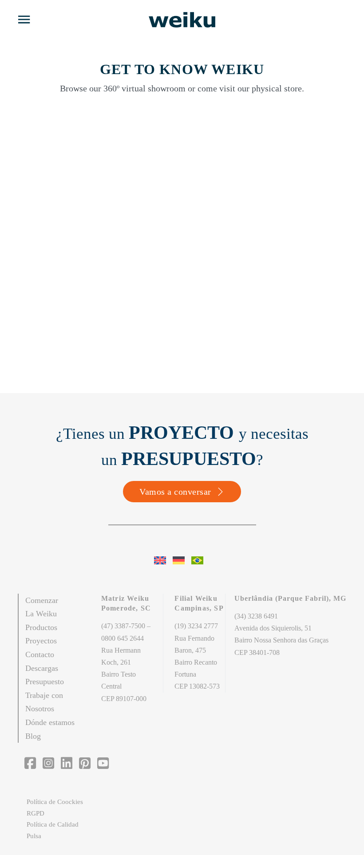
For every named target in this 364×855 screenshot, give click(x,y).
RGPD (35, 813)
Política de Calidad (53, 824)
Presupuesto (44, 681)
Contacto (39, 654)
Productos (41, 627)
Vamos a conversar (175, 491)
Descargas (41, 668)
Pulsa (34, 835)
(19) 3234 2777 (196, 626)
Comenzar (41, 600)
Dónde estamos (50, 722)
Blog (33, 736)
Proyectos (41, 640)
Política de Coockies (55, 801)
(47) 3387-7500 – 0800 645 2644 (125, 632)
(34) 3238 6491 (256, 616)
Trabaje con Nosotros (44, 702)
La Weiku (41, 613)
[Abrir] (24, 19)
